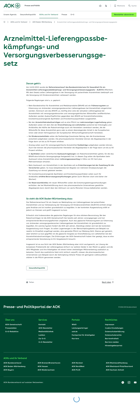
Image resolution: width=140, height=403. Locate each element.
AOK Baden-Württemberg (42, 22)
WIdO (74, 325)
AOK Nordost (77, 363)
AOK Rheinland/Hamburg (116, 363)
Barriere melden (112, 342)
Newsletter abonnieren (124, 15)
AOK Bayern (9, 370)
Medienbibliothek (45, 332)
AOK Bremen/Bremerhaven (49, 363)
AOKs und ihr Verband (18, 22)
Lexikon (41, 335)
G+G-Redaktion (11, 332)
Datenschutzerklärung (114, 332)
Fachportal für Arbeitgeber (83, 335)
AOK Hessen (43, 366)
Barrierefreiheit (112, 339)
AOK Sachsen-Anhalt (115, 370)
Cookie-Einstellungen (114, 328)
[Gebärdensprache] (106, 6)
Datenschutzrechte (113, 335)
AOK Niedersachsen (46, 370)
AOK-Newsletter (45, 328)
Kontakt (42, 325)
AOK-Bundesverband (12, 363)
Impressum (109, 325)
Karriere (75, 339)
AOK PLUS (76, 370)
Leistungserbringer (80, 328)
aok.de (74, 332)
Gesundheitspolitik (37, 268)
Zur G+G (42, 339)
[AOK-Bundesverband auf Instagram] (129, 382)
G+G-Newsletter (45, 342)
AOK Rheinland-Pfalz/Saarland (119, 366)
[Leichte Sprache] (100, 6)
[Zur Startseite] (12, 5)
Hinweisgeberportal (113, 346)
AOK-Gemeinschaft (13, 325)
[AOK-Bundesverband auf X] (122, 382)
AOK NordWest (78, 366)
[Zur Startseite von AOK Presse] (4, 22)
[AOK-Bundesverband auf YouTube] (135, 382)
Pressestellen (11, 328)
